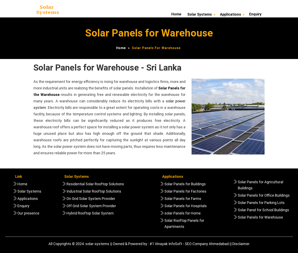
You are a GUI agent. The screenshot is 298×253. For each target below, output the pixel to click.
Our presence (28, 213)
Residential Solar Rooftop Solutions (95, 184)
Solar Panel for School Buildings (263, 210)
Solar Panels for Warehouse (260, 217)
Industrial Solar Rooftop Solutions (93, 191)
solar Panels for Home (182, 213)
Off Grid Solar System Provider (91, 206)
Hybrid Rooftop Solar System (90, 213)
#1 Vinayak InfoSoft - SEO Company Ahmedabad (189, 244)
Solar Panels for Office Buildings (264, 195)
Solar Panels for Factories (185, 191)
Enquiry (255, 14)
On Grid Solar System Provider (90, 198)
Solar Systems (199, 14)
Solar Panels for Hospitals (185, 206)
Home (176, 14)
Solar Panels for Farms (182, 198)
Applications (230, 14)
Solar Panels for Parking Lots (261, 202)
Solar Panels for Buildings (185, 184)
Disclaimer (241, 244)
